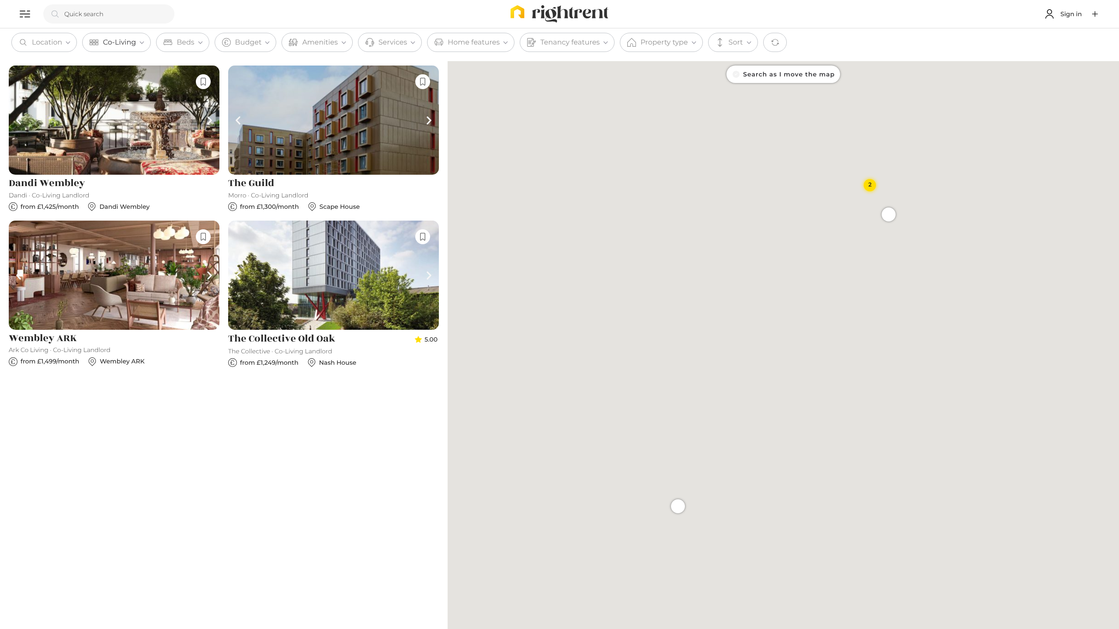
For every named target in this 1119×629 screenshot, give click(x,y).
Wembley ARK (43, 338)
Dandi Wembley (47, 183)
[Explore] (25, 14)
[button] (1095, 14)
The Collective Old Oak (281, 339)
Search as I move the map (789, 74)
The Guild (251, 183)
